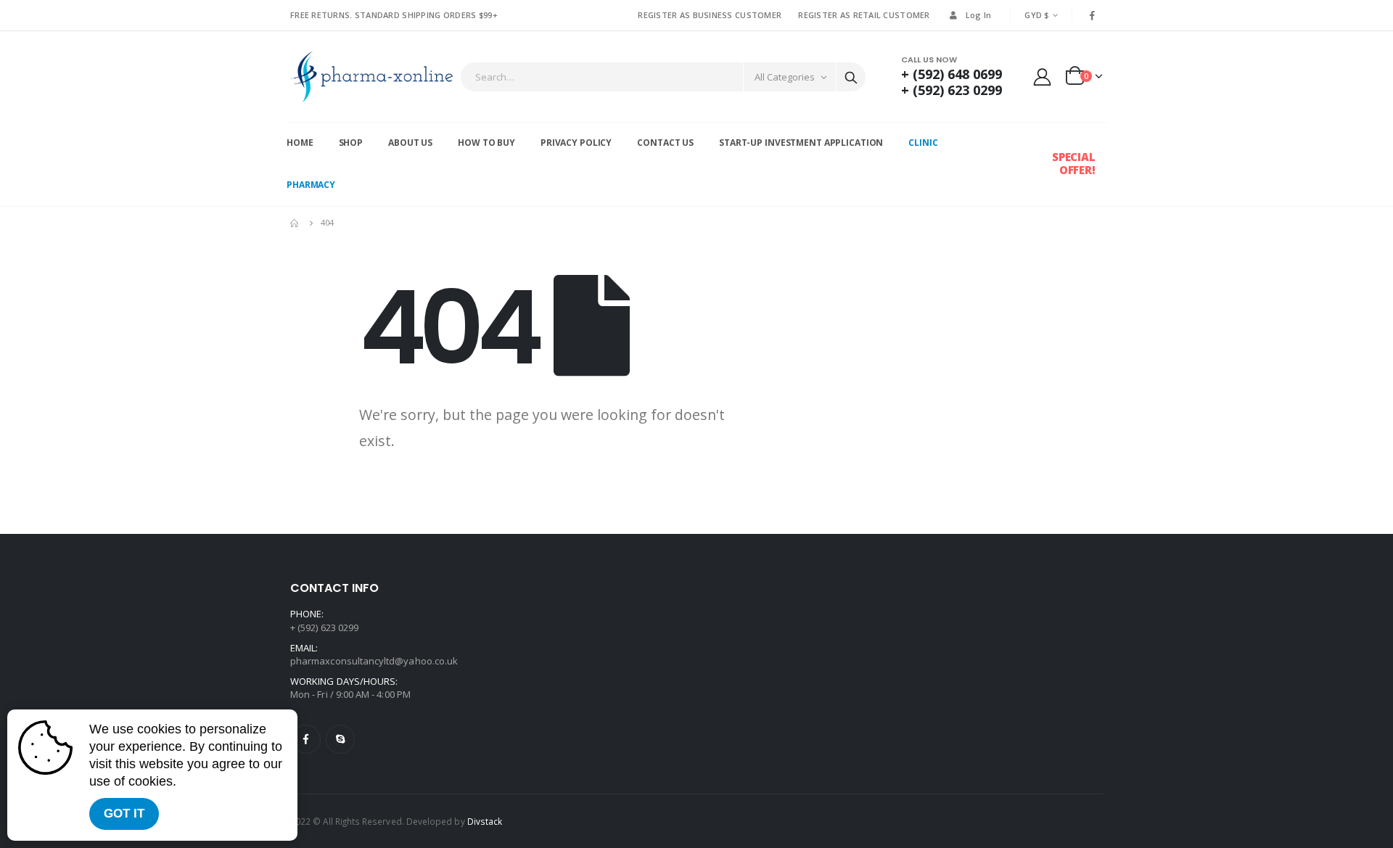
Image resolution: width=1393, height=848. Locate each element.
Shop (351, 142)
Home (300, 142)
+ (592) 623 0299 (951, 90)
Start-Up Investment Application (801, 142)
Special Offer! (1074, 163)
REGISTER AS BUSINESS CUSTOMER (709, 14)
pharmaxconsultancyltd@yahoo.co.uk (374, 660)
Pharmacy (311, 184)
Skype (340, 739)
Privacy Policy (576, 142)
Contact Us (665, 142)
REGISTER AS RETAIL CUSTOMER (863, 14)
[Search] (851, 76)
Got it (124, 813)
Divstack (485, 821)
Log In (979, 14)
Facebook (306, 739)
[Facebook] (1092, 15)
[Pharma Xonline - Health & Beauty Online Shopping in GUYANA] (371, 76)
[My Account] (1043, 76)
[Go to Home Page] (295, 222)
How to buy (486, 142)
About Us (410, 142)
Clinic (922, 142)
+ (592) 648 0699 (951, 74)
